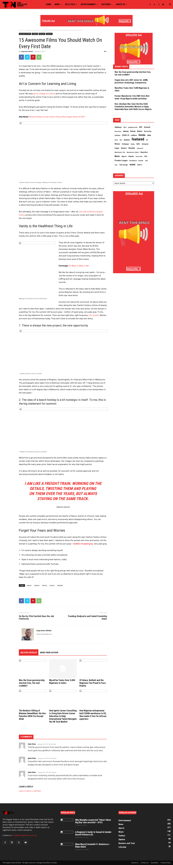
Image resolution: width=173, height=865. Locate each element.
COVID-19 (125, 135)
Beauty (132, 131)
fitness (44, 585)
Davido (142, 135)
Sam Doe (32, 744)
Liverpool (140, 148)
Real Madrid (133, 160)
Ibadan (133, 144)
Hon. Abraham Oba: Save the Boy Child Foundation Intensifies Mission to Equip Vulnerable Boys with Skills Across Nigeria (133, 106)
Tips (116, 165)
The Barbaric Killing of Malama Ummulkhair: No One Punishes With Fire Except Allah (32, 714)
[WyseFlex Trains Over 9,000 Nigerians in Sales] (63, 668)
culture (29, 585)
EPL (121, 140)
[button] (170, 4)
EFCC (116, 140)
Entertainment (88, 4)
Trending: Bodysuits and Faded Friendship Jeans (87, 617)
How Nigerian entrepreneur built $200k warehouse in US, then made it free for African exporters (93, 714)
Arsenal (147, 127)
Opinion (49, 34)
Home (48, 4)
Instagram (145, 144)
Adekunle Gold (132, 127)
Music (117, 156)
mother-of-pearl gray (83, 544)
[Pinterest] (33, 57)
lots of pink (94, 315)
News (57, 4)
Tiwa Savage (123, 165)
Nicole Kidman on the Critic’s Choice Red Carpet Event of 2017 (57, 117)
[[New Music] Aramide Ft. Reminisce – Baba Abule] (67, 847)
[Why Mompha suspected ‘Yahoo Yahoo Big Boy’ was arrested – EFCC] (67, 823)
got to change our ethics (44, 93)
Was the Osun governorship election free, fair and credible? (32, 683)
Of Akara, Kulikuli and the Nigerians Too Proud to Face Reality (92, 683)
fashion (37, 585)
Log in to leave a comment (30, 791)
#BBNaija (118, 127)
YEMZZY (139, 165)
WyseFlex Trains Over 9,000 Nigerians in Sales (62, 681)
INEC (138, 144)
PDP (145, 156)
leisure (52, 585)
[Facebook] (150, 4)
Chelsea (117, 135)
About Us (134, 863)
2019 (124, 127)
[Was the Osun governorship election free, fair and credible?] (32, 668)
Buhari (139, 131)
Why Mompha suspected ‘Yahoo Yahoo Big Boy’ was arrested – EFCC (93, 821)
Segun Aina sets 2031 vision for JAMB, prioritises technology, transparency (131, 81)
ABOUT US (120, 4)
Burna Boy (147, 131)
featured (138, 139)
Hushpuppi (125, 144)
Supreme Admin (27, 51)
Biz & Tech (70, 4)
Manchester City (120, 152)
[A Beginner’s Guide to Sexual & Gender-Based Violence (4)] (67, 835)
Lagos (117, 148)
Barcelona (118, 131)
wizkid (132, 164)
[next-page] (24, 727)
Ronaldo (140, 160)
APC (140, 127)
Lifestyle (35, 34)
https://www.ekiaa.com (44, 634)
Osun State (139, 156)
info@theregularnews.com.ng (24, 835)
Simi (146, 160)
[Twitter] (159, 4)
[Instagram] (154, 4)
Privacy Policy (165, 863)
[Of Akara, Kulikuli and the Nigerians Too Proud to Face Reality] (93, 668)
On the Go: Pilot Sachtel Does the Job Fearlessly (36, 617)
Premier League (121, 160)
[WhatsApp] (38, 57)
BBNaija (126, 131)
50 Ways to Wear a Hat (79, 265)
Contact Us (144, 863)
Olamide (131, 156)
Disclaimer (154, 863)
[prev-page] (20, 727)
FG (147, 140)
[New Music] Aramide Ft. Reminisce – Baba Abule (92, 845)
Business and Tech (32, 30)
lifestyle (60, 585)
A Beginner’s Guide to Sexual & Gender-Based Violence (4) (93, 833)
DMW (149, 135)
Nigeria (124, 156)
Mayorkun (144, 152)
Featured (105, 4)
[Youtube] (163, 4)
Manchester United (133, 152)
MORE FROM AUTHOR (49, 652)
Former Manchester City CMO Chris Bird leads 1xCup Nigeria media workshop (132, 97)
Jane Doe (32, 758)
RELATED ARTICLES (28, 652)
